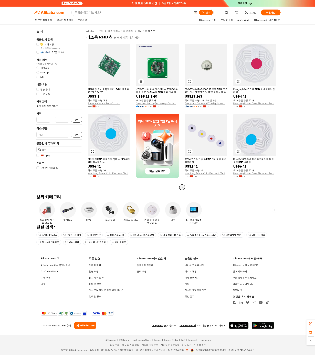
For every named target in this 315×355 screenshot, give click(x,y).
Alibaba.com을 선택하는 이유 (56, 265)
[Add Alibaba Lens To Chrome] (85, 325)
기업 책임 (46, 277)
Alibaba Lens (59, 325)
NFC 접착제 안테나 (234, 235)
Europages (205, 340)
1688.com (124, 340)
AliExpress (110, 340)
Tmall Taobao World (141, 340)
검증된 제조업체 (145, 265)
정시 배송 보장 (96, 277)
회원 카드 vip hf (117, 235)
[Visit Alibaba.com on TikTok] (267, 302)
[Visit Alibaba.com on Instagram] (254, 302)
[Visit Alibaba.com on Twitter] (248, 302)
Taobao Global (171, 340)
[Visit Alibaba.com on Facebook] (235, 302)
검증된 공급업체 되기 (243, 284)
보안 (101, 31)
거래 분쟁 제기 (192, 277)
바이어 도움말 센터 (194, 265)
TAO (183, 340)
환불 (187, 284)
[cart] (237, 13)
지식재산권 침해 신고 (195, 290)
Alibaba (90, 31)
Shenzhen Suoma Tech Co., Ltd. (104, 103)
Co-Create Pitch (49, 271)
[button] (196, 12)
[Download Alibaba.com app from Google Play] (263, 325)
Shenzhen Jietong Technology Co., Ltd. (156, 103)
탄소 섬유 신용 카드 (50, 242)
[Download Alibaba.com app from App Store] (239, 325)
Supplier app (159, 325)
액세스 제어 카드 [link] (146, 31)
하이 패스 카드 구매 (97, 242)
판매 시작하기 (240, 271)
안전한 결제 (95, 265)
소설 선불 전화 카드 (172, 235)
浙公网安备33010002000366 (211, 350)
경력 (43, 284)
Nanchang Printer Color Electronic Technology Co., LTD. (254, 103)
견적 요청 (142, 271)
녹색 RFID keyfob (49, 235)
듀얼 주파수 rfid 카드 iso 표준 (203, 235)
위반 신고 (189, 296)
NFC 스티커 (74, 242)
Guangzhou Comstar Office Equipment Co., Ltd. (206, 103)
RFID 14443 (95, 235)
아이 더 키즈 (120, 242)
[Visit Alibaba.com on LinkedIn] (241, 302)
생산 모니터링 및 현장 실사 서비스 (106, 290)
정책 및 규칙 (95, 296)
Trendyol (192, 340)
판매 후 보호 (95, 284)
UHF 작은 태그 (258, 235)
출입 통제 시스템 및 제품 (120, 31)
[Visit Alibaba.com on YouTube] (261, 302)
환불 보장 (94, 271)
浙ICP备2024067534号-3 (241, 350)
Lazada (157, 340)
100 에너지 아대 (74, 235)
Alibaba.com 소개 (50, 258)
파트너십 (237, 290)
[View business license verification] (187, 350)
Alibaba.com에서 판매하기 (246, 265)
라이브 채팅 (191, 271)
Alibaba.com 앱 (188, 325)
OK (76, 119)
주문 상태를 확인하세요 (245, 277)
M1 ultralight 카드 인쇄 (143, 235)
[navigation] (59, 110)
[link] (310, 324)
